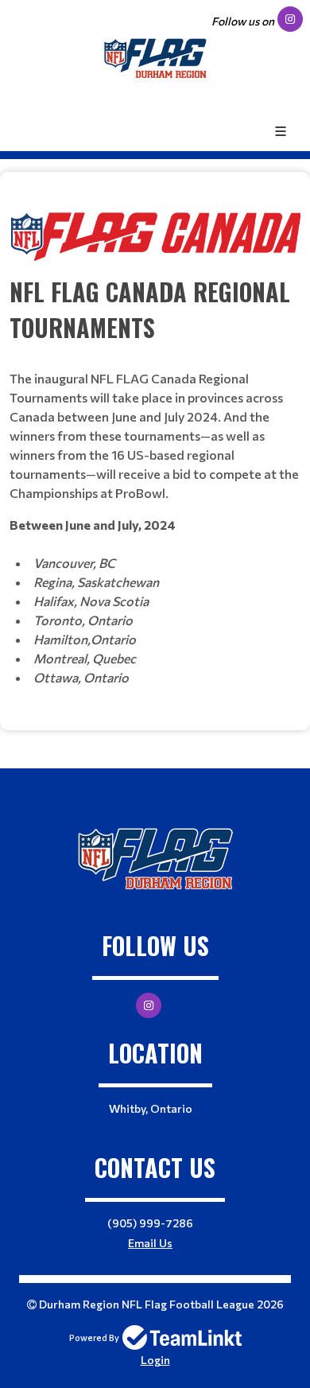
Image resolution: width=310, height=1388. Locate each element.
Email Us (150, 1243)
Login (155, 1360)
